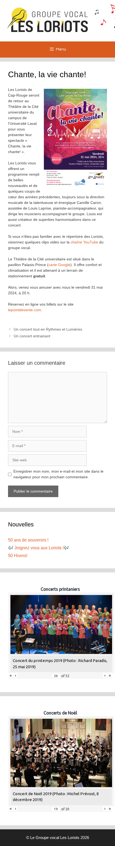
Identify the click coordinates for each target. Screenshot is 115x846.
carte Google (59, 265)
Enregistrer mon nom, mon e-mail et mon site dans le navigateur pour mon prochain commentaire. (58, 474)
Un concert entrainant (32, 336)
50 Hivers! (17, 555)
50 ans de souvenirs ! (28, 540)
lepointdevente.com (24, 310)
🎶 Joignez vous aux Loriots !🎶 (38, 548)
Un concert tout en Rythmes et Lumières (48, 329)
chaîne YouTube (84, 242)
